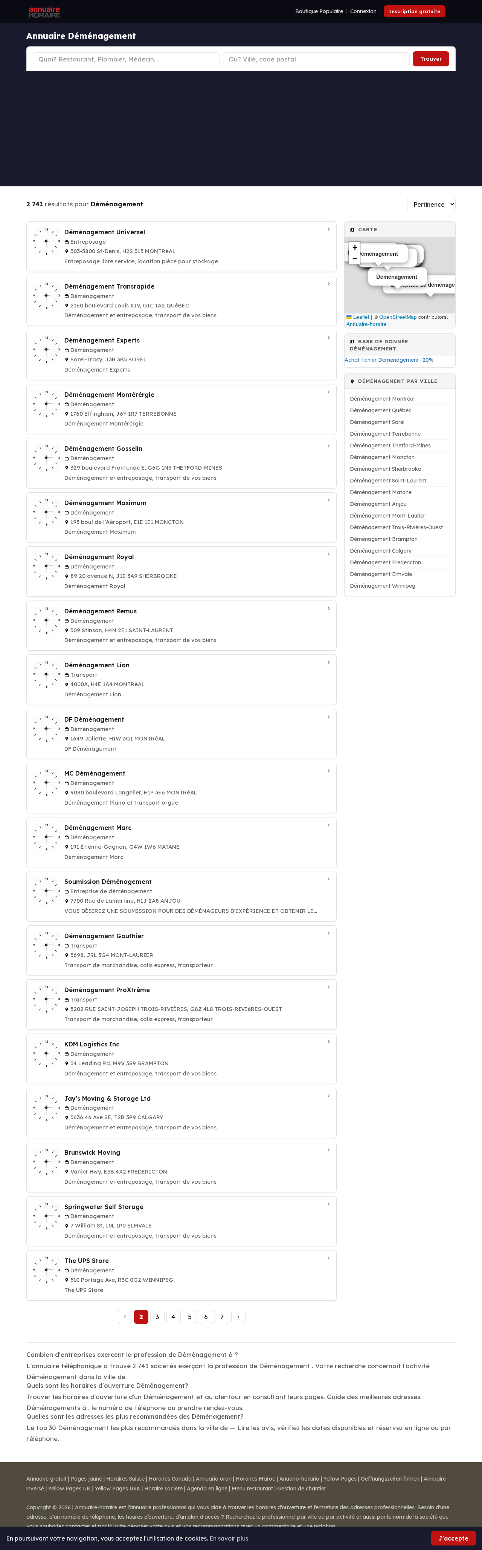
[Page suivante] (238, 1317)
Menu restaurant (252, 1488)
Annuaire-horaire (366, 323)
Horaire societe (163, 1488)
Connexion (363, 11)
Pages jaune (86, 1478)
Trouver (431, 58)
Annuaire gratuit (46, 1478)
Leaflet (360, 316)
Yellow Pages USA (117, 1488)
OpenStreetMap (398, 316)
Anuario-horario (299, 1478)
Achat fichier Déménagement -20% (389, 359)
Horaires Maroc (255, 1478)
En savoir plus (228, 1538)
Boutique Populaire (319, 11)
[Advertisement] (241, 127)
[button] (354, 247)
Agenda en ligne (207, 1488)
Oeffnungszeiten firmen (390, 1478)
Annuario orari (214, 1478)
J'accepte (453, 1538)
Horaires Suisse (125, 1478)
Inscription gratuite (414, 11)
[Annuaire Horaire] (44, 11)
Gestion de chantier (301, 1488)
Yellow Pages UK (69, 1488)
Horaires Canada (170, 1478)
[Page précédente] (125, 1317)
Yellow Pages (340, 1478)
